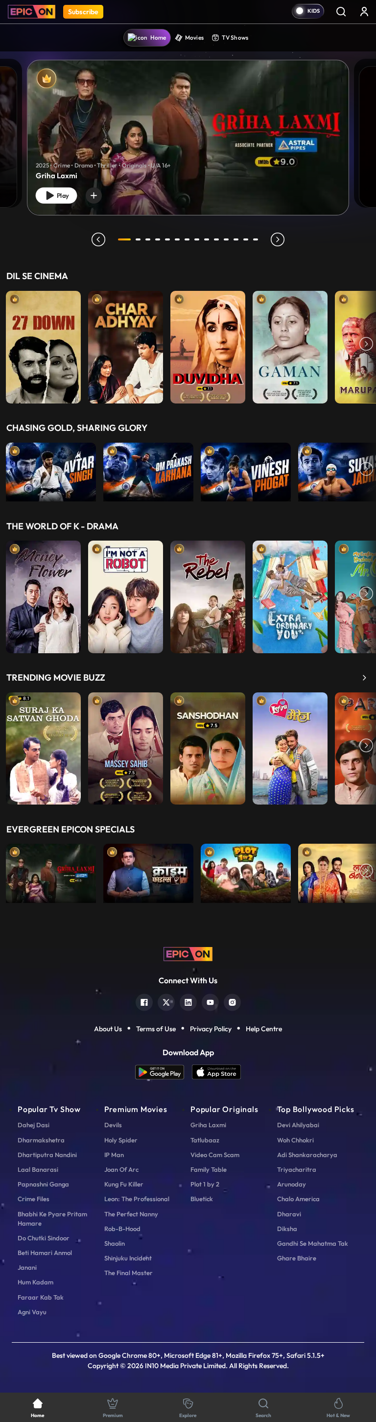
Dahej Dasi (33, 1125)
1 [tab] (124, 239)
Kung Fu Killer (123, 1184)
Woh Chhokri (295, 1140)
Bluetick (201, 1199)
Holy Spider (121, 1140)
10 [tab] (216, 239)
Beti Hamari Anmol (45, 1252)
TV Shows (235, 37)
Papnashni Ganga (43, 1184)
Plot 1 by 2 (204, 1184)
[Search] (341, 11)
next (277, 239)
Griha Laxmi (208, 1125)
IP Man (114, 1155)
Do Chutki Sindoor (44, 1238)
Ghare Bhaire (296, 1258)
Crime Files (33, 1199)
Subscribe (83, 11)
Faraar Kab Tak (41, 1297)
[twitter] (166, 1001)
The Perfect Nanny (131, 1214)
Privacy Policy (211, 1028)
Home (158, 37)
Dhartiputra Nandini (47, 1155)
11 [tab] (226, 239)
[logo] (188, 953)
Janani (27, 1267)
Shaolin (114, 1243)
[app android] (163, 1072)
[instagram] (232, 1001)
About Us (108, 1028)
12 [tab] (236, 239)
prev (98, 239)
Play (61, 195)
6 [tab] (177, 239)
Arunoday (291, 1184)
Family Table (208, 1169)
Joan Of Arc (121, 1169)
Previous (10, 344)
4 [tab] (157, 239)
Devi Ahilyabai (298, 1125)
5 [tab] (167, 239)
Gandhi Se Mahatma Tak (312, 1243)
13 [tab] (245, 239)
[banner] (188, 137)
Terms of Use (156, 1028)
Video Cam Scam (214, 1155)
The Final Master (128, 1273)
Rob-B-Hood (122, 1228)
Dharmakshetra (41, 1140)
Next (366, 344)
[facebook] (144, 1001)
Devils (113, 1125)
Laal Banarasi (38, 1169)
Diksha (287, 1228)
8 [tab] (196, 239)
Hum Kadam (35, 1282)
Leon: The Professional (136, 1199)
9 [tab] (206, 239)
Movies (194, 37)
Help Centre (264, 1028)
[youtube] (210, 1001)
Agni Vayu (32, 1312)
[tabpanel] (188, 129)
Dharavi (289, 1214)
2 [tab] (138, 239)
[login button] (364, 11)
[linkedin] (188, 1001)
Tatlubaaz (204, 1140)
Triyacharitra (296, 1169)
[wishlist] (94, 196)
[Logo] (31, 12)
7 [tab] (187, 239)
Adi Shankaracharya (307, 1155)
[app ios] (216, 1072)
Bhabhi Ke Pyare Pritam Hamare (52, 1218)
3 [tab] (147, 239)
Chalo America (298, 1199)
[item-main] (43, 344)
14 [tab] (255, 239)
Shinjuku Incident (128, 1258)
